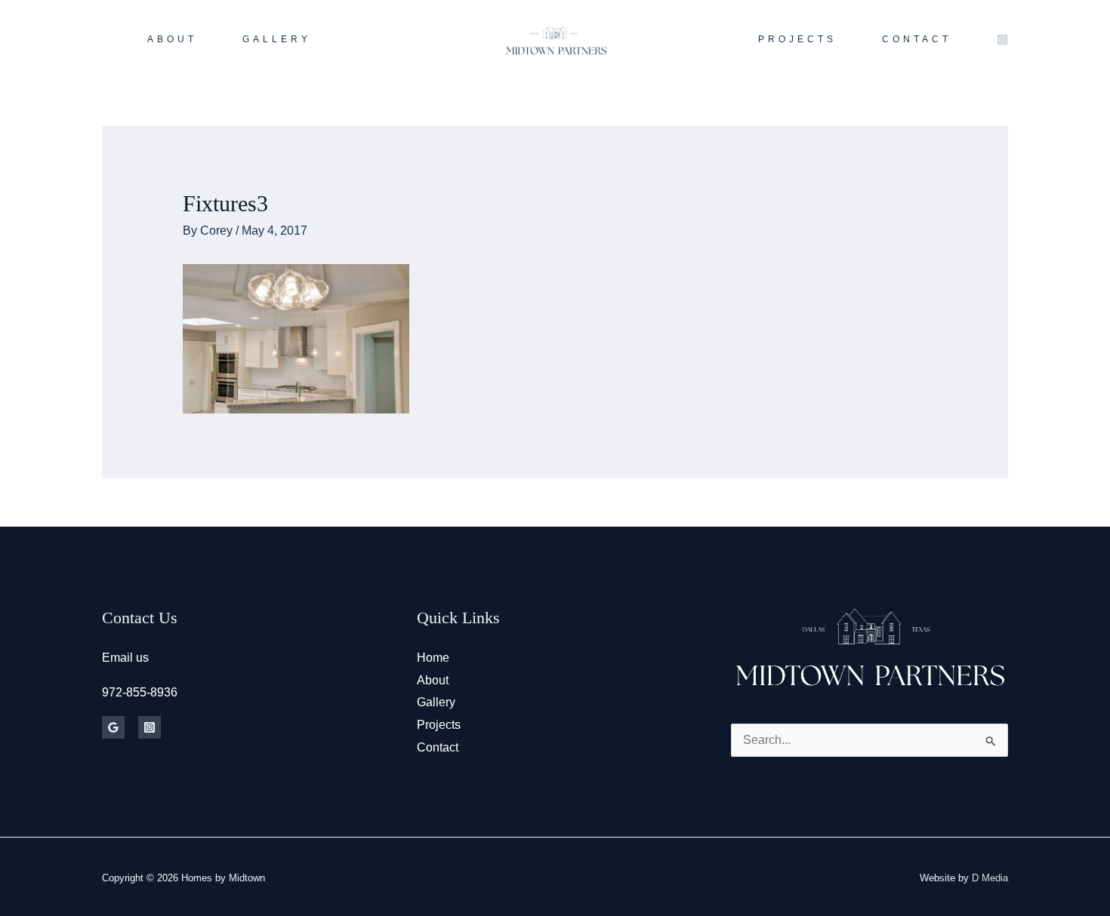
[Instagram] (1002, 39)
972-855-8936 (139, 692)
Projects (439, 724)
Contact (437, 747)
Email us (125, 657)
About (433, 680)
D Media (990, 878)
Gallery (436, 702)
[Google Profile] (113, 727)
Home (433, 657)
